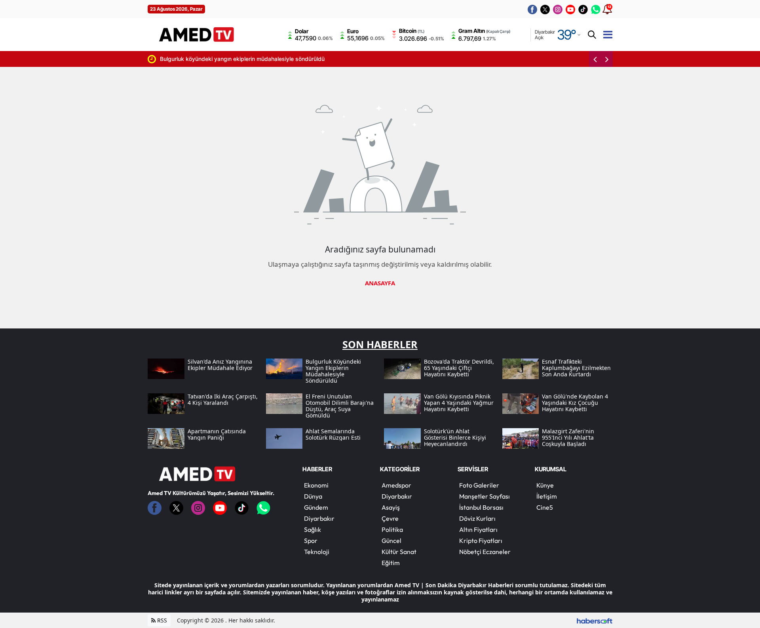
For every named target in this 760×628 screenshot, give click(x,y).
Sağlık (312, 529)
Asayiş (391, 507)
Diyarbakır (319, 518)
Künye (545, 485)
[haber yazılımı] (594, 620)
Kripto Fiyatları (480, 541)
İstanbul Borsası (481, 507)
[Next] (607, 59)
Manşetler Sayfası (484, 496)
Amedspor (396, 485)
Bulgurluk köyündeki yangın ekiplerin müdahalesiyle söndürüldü (186, 58)
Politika (392, 529)
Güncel (391, 541)
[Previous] (595, 59)
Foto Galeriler (479, 485)
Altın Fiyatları (478, 529)
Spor (310, 541)
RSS (161, 620)
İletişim (546, 496)
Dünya (313, 496)
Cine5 (544, 507)
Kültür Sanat (399, 552)
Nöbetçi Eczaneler (485, 552)
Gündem (316, 507)
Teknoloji (316, 552)
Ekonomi (316, 485)
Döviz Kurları (477, 518)
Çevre (390, 518)
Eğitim (391, 563)
